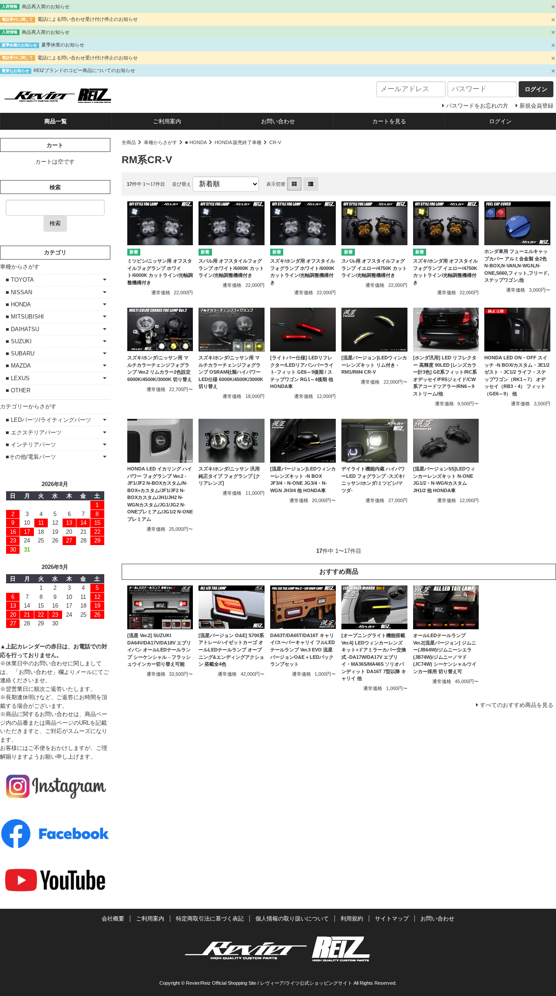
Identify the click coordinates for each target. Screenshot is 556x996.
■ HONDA (196, 142)
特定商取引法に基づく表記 (210, 918)
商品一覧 (55, 121)
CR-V (275, 142)
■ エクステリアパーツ (34, 432)
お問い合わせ (278, 121)
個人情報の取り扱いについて (292, 918)
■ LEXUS (18, 378)
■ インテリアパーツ (31, 444)
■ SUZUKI (19, 341)
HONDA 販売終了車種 (238, 142)
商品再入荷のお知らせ (46, 6)
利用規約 (352, 918)
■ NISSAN (19, 292)
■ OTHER (18, 390)
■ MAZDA (18, 365)
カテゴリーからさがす (28, 406)
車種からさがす (160, 142)
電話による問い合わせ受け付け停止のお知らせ (87, 19)
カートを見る (389, 121)
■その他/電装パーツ (31, 457)
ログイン (500, 121)
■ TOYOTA (20, 279)
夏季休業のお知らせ (62, 44)
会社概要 (113, 918)
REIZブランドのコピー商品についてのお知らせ (84, 70)
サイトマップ (392, 918)
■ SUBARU (20, 353)
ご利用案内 (167, 121)
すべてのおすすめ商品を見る (516, 705)
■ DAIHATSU (22, 329)
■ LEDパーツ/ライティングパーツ (48, 420)
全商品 (129, 142)
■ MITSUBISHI (25, 316)
